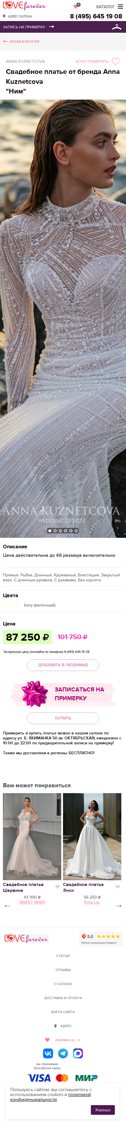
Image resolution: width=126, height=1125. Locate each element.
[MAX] (78, 1053)
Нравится (57, 887)
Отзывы (63, 970)
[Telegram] (63, 1053)
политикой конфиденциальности (50, 1097)
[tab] (49, 530)
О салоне (63, 984)
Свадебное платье (23, 887)
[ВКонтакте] (48, 1053)
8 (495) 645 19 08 (96, 16)
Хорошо (102, 1109)
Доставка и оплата (63, 998)
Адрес (66, 1026)
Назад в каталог (25, 42)
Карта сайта (63, 1012)
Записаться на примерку (79, 694)
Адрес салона (20, 16)
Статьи (63, 956)
